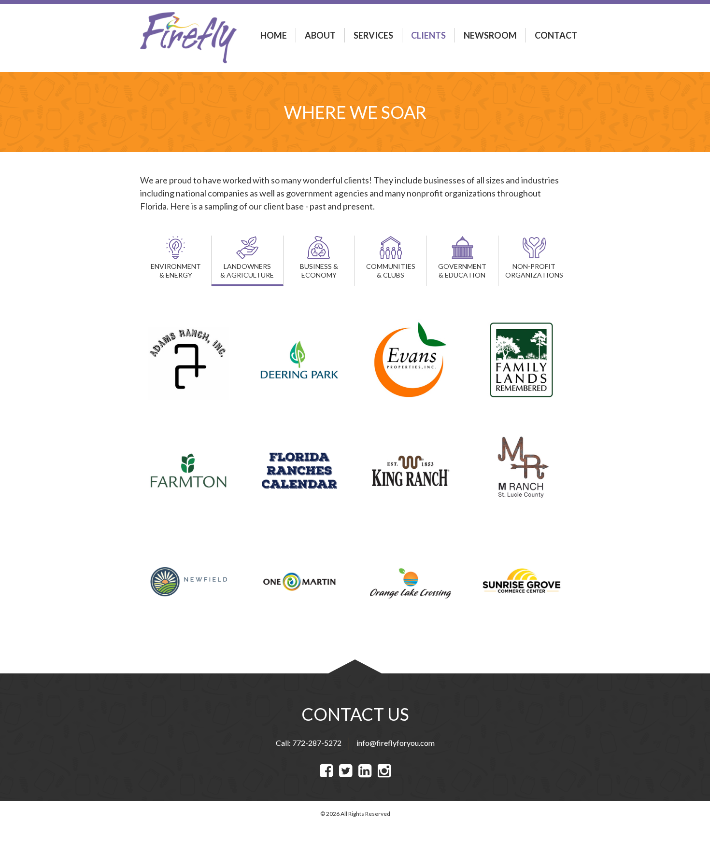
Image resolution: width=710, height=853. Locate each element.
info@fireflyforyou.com (395, 742)
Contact (556, 35)
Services (373, 35)
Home (273, 35)
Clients (428, 35)
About (320, 35)
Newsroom (490, 35)
